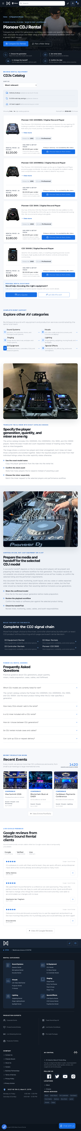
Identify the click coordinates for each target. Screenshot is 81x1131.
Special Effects (52, 995)
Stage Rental (50, 981)
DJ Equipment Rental (16, 17)
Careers (7, 1067)
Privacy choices (10, 1083)
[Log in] (72, 3)
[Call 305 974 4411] (67, 3)
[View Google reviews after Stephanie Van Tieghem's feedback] (72, 899)
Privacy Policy (9, 1078)
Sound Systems (17, 964)
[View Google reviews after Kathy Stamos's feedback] (72, 873)
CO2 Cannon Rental (52, 1001)
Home (5, 17)
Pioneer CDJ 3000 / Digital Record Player (40, 206)
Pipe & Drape (50, 987)
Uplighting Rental (17, 998)
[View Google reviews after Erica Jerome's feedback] (72, 921)
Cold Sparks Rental (52, 998)
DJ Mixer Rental (51, 970)
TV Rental (15, 988)
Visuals (15, 980)
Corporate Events (12, 1020)
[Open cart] (78, 3)
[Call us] (4, 1126)
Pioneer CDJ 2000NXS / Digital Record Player (42, 120)
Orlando (48, 1089)
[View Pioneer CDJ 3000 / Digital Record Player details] (12, 214)
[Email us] (75, 943)
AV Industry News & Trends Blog (56, 1060)
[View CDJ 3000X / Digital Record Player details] (12, 254)
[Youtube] (65, 1076)
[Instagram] (73, 1076)
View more (28, 133)
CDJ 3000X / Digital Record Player (37, 248)
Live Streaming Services (14, 1034)
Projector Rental (17, 985)
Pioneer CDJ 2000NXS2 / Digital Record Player (43, 163)
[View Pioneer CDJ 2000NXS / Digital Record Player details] (12, 129)
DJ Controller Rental (53, 973)
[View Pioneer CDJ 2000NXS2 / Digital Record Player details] (12, 172)
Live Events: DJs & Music (53, 1027)
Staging (49, 978)
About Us (8, 1063)
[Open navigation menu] (3, 3)
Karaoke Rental (16, 973)
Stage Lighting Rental (18, 1001)
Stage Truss (50, 990)
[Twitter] (57, 1076)
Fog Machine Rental (52, 1004)
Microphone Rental (17, 970)
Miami (48, 1085)
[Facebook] (49, 1076)
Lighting (15, 995)
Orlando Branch (10, 1059)
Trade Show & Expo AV (52, 1020)
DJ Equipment (52, 964)
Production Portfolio (12, 1041)
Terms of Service (10, 1075)
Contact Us (8, 1055)
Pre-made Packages (52, 1034)
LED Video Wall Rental (18, 983)
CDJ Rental (50, 967)
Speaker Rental (16, 967)
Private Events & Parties (14, 1027)
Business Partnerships (12, 1071)
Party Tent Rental (52, 984)
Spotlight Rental (16, 1004)
